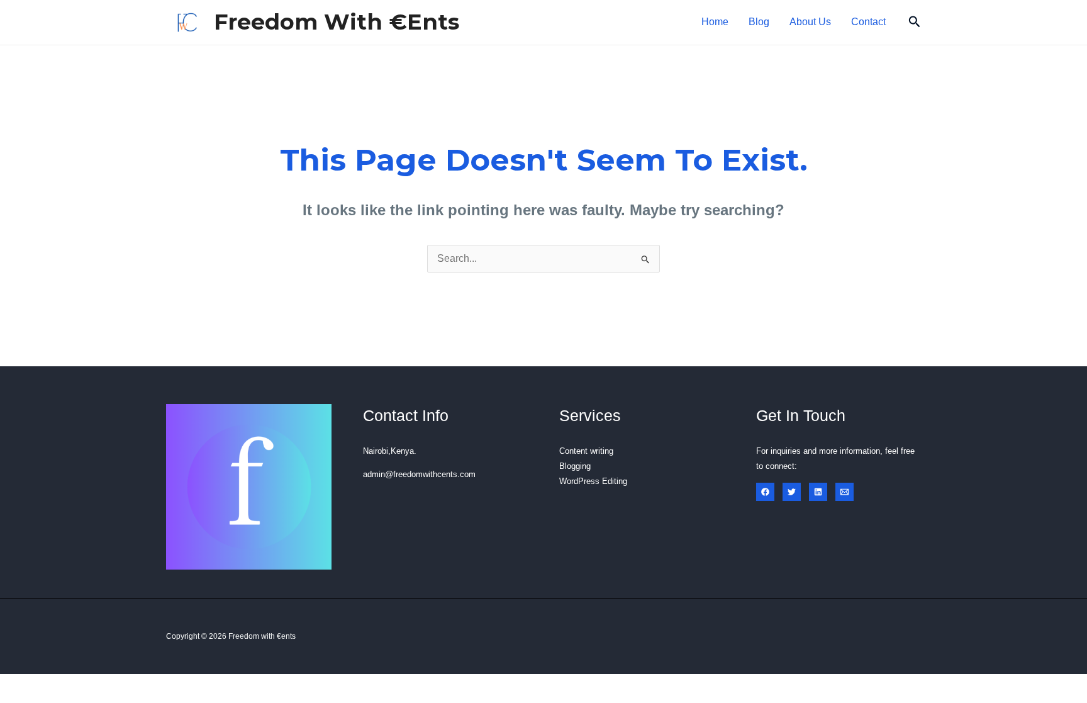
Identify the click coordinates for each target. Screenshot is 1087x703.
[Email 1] (844, 492)
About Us (810, 21)
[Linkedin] (818, 492)
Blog (759, 21)
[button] (914, 22)
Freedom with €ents (336, 21)
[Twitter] (792, 492)
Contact (868, 21)
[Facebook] (765, 492)
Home (714, 21)
